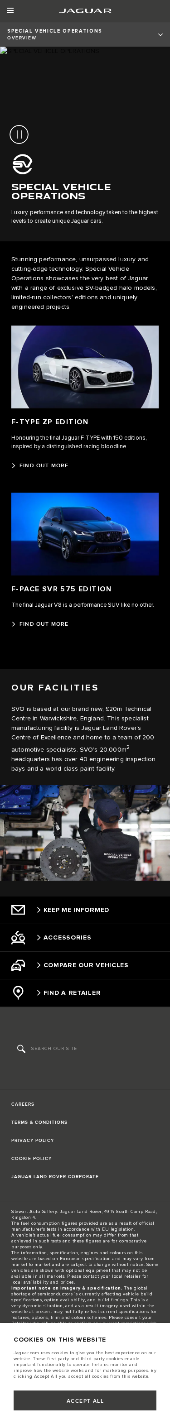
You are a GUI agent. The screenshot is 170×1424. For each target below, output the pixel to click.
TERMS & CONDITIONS (39, 1122)
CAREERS (22, 1104)
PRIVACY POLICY (32, 1140)
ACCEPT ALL (85, 1401)
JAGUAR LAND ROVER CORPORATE (55, 1176)
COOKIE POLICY (31, 1158)
